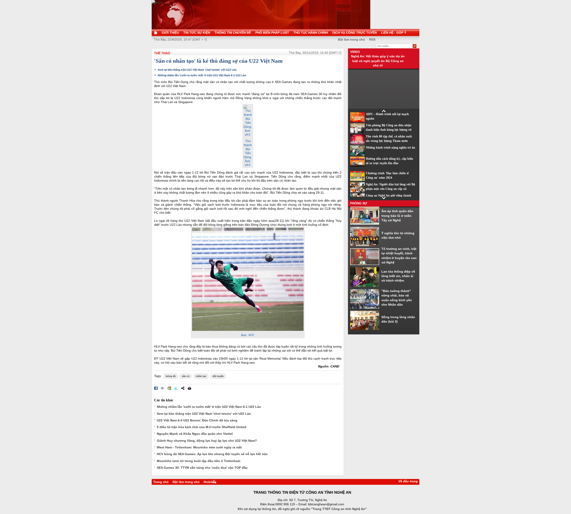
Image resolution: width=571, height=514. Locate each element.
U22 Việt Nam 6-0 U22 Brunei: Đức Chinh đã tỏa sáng (197, 420)
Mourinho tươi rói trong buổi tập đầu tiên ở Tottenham (198, 461)
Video (355, 52)
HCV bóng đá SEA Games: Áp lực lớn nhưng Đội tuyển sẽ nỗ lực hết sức (212, 454)
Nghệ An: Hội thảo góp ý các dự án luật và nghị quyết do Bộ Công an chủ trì (378, 60)
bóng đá (171, 376)
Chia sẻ (182, 388)
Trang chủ (161, 482)
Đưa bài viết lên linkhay (162, 388)
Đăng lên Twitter (176, 388)
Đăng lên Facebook (156, 388)
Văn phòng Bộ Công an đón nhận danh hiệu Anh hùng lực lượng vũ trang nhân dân (389, 130)
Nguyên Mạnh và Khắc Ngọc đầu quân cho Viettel (195, 433)
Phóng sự (358, 203)
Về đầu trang (408, 481)
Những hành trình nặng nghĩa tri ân (390, 147)
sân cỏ (186, 376)
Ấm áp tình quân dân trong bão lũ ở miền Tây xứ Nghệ (397, 215)
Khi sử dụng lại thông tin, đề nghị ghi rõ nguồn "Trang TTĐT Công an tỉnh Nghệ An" (302, 509)
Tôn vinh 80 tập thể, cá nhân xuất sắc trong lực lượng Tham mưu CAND (389, 141)
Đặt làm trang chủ (351, 39)
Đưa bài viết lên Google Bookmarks (169, 388)
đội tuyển (218, 376)
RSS (372, 39)
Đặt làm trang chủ (186, 482)
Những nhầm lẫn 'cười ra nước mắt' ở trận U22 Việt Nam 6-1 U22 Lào (202, 75)
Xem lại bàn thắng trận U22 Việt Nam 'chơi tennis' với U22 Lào (197, 69)
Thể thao (162, 53)
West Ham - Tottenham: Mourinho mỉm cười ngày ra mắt (199, 447)
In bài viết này (189, 388)
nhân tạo (201, 376)
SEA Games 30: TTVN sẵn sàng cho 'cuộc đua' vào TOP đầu (202, 467)
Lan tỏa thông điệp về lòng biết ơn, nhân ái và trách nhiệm (398, 276)
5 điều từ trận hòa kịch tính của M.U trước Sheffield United (201, 427)
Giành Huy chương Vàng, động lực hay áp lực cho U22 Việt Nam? (207, 440)
